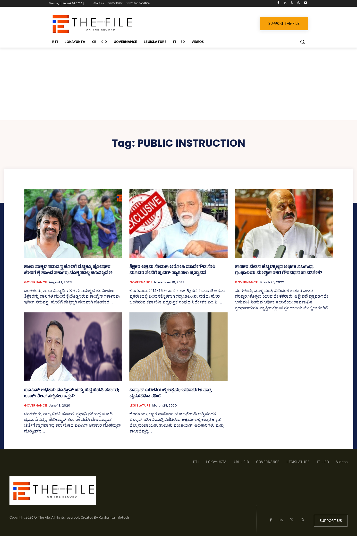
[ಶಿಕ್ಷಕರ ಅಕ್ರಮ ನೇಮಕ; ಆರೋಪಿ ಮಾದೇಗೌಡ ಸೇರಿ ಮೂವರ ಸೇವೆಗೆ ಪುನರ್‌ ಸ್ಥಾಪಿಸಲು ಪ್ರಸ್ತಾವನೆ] (178, 223)
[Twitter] (292, 3)
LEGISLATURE (139, 405)
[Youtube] (305, 3)
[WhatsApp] (298, 3)
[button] (302, 42)
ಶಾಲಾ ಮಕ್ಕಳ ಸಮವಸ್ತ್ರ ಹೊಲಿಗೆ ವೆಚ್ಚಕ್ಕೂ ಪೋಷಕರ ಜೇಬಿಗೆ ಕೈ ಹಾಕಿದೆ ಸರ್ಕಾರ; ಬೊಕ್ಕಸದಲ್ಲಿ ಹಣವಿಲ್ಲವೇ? (68, 270)
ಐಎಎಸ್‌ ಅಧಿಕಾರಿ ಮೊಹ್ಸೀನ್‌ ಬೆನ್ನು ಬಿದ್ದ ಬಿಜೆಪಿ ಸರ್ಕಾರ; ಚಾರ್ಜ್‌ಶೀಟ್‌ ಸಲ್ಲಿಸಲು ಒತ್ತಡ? (71, 393)
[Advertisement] (178, 84)
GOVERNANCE (35, 282)
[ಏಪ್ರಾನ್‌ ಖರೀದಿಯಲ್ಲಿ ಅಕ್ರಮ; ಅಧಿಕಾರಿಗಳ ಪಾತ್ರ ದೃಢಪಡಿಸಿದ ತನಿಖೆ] (178, 346)
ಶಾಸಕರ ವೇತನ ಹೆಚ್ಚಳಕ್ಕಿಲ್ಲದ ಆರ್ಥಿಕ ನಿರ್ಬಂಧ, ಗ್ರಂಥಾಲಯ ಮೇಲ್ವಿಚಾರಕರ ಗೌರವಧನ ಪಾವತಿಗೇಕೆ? (278, 270)
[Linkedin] (285, 3)
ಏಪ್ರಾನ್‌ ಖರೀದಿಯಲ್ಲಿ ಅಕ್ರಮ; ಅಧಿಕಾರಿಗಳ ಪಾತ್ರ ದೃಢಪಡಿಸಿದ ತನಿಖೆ (170, 393)
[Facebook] (278, 3)
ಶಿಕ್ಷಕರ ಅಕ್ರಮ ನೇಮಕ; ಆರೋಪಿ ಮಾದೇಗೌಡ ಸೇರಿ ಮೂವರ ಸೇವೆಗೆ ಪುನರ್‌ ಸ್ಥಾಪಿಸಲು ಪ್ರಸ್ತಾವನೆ (172, 270)
